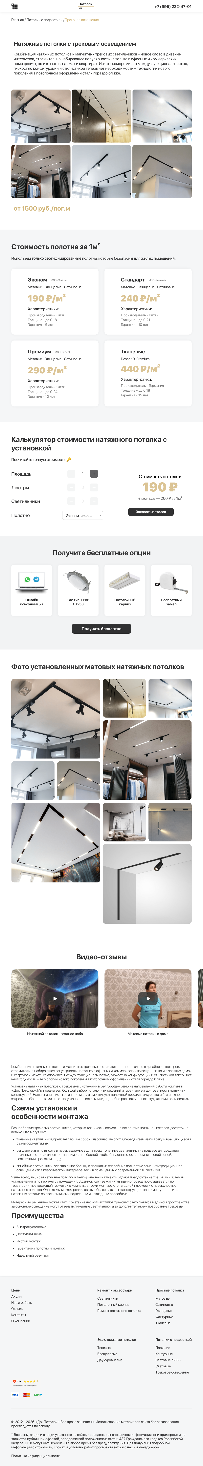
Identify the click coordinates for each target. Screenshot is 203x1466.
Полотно (20, 515)
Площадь (21, 474)
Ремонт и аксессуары (114, 1290)
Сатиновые (164, 1304)
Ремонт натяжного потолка (119, 1311)
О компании (20, 1321)
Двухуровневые (109, 1360)
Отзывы (17, 1309)
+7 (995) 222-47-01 (173, 6)
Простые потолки (169, 1290)
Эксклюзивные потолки (116, 1339)
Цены (15, 1290)
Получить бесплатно (102, 628)
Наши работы (21, 1302)
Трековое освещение (172, 1372)
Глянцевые (163, 1311)
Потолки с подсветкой (44, 20)
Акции (16, 1296)
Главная (17, 20)
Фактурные (164, 1317)
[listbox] (82, 515)
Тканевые (162, 1323)
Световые (163, 1366)
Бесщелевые (107, 1354)
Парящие (162, 1348)
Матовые (162, 1298)
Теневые (104, 1348)
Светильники (25, 501)
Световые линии (168, 1360)
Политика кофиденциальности (35, 1456)
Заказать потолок (151, 512)
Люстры (20, 487)
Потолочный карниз (113, 1304)
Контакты (18, 1315)
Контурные (164, 1354)
